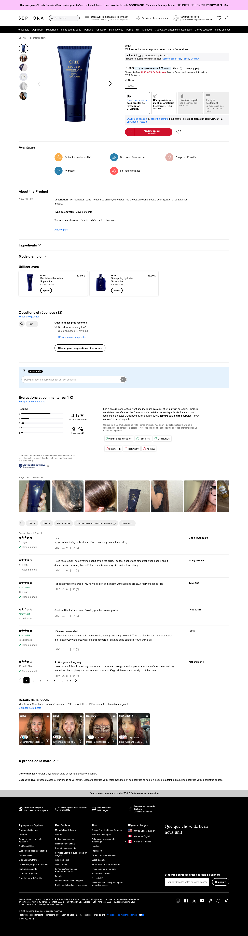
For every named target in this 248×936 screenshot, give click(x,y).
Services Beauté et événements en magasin (71, 854)
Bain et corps (116, 29)
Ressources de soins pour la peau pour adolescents (107, 883)
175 (69, 680)
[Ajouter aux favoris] (178, 132)
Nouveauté (23, 29)
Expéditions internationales (104, 855)
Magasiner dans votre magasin (69, 880)
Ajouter (46, 290)
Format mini (132, 29)
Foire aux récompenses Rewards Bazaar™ (66, 870)
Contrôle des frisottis (171, 58)
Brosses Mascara (46, 779)
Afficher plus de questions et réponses (80, 348)
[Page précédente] (20, 680)
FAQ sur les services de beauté (106, 864)
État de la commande (65, 839)
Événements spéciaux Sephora (33, 850)
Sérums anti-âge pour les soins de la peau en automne (144, 779)
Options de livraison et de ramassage (103, 840)
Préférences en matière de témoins (122, 914)
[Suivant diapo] (110, 84)
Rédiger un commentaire (32, 401)
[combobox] (64, 18)
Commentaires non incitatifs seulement (94, 523)
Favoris (58, 875)
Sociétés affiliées (26, 846)
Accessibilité (97, 877)
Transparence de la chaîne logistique (31, 840)
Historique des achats (65, 843)
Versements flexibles (101, 873)
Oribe (128, 46)
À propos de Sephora (28, 829)
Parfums (88, 29)
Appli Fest (37, 29)
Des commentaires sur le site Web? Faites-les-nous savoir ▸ (124, 793)
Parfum (186, 58)
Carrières (23, 834)
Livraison (96, 846)
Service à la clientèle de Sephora (107, 829)
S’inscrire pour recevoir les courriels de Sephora (192, 874)
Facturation (97, 850)
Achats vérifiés (63, 523)
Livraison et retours (137, 121)
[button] (181, 68)
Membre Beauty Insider (65, 829)
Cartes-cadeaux (203, 29)
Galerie (58, 834)
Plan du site (99, 914)
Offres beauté (61, 864)
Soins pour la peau (71, 29)
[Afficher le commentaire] (34, 496)
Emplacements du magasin (104, 868)
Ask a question (150, 55)
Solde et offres (222, 29)
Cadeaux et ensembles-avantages (173, 29)
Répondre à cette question (72, 337)
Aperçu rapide (30, 290)
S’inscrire (220, 882)
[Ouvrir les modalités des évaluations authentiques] (48, 465)
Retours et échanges (101, 834)
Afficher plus (61, 229)
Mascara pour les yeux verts (99, 779)
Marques (147, 29)
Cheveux (101, 29)
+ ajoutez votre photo (30, 707)
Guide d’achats (98, 859)
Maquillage (52, 29)
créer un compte (160, 118)
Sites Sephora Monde (29, 859)
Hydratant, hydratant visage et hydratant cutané (61, 773)
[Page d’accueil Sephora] (31, 18)
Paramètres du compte (65, 848)
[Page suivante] (76, 680)
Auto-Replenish (62, 859)
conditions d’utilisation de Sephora (61, 914)
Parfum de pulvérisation (69, 779)
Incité (76, 509)
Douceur (195, 58)
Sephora (92, 773)
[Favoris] (219, 18)
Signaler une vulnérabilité (30, 877)
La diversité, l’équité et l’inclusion (34, 864)
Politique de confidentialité (31, 914)
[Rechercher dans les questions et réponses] (22, 324)
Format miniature (38, 37)
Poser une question (29, 316)
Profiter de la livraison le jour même (71, 885)
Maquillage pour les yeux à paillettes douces (199, 779)
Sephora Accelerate (28, 868)
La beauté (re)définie (28, 873)
